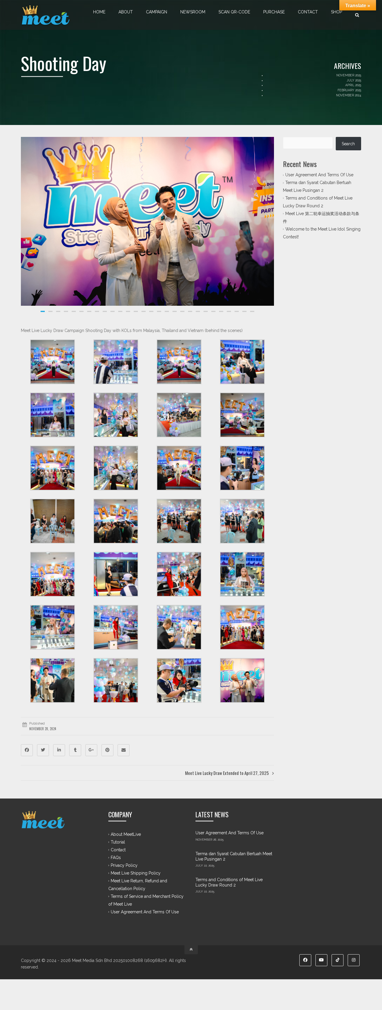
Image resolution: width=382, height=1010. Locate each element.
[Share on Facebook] (27, 750)
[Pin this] (107, 750)
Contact (308, 12)
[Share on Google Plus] (91, 750)
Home (99, 12)
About (125, 12)
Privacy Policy (124, 865)
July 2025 (354, 80)
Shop (336, 12)
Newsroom (192, 12)
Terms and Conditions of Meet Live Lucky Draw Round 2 (229, 882)
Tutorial (118, 842)
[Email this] (124, 750)
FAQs (116, 857)
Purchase (274, 12)
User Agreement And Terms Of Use (319, 174)
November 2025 (348, 75)
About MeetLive (126, 834)
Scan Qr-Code (234, 12)
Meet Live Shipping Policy (136, 873)
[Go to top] (191, 949)
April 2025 (353, 85)
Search (348, 143)
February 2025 (349, 90)
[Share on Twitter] (43, 750)
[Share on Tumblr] (75, 750)
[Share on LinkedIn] (59, 750)
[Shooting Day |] (46, 15)
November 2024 (348, 95)
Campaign (156, 12)
